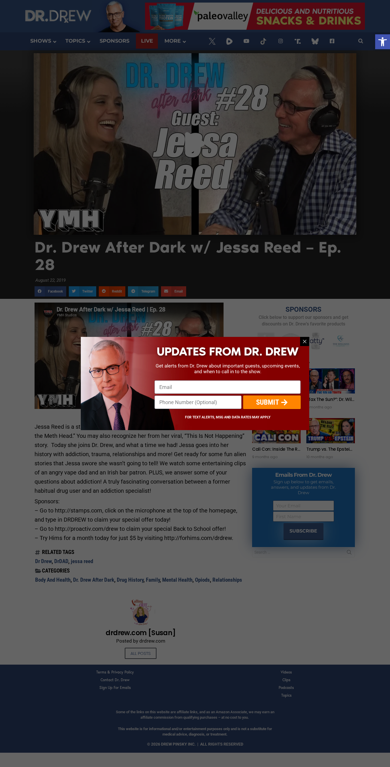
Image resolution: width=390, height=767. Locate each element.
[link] (382, 41)
